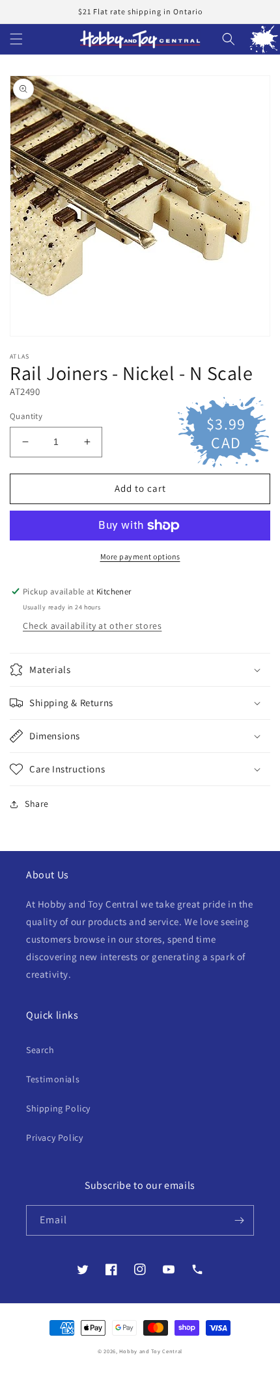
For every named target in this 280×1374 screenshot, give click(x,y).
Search (40, 1050)
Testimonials (52, 1079)
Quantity (26, 416)
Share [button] (37, 803)
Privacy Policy (54, 1137)
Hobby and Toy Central (150, 1351)
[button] (16, 39)
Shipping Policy (58, 1108)
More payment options (140, 556)
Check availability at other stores (92, 625)
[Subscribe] (239, 1220)
